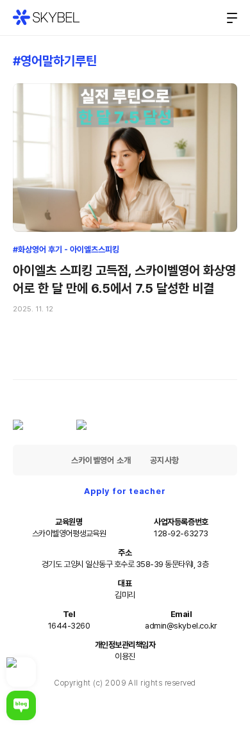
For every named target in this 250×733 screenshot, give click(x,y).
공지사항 (164, 460)
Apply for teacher (124, 491)
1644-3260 (69, 625)
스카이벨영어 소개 (101, 460)
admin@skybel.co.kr (181, 625)
